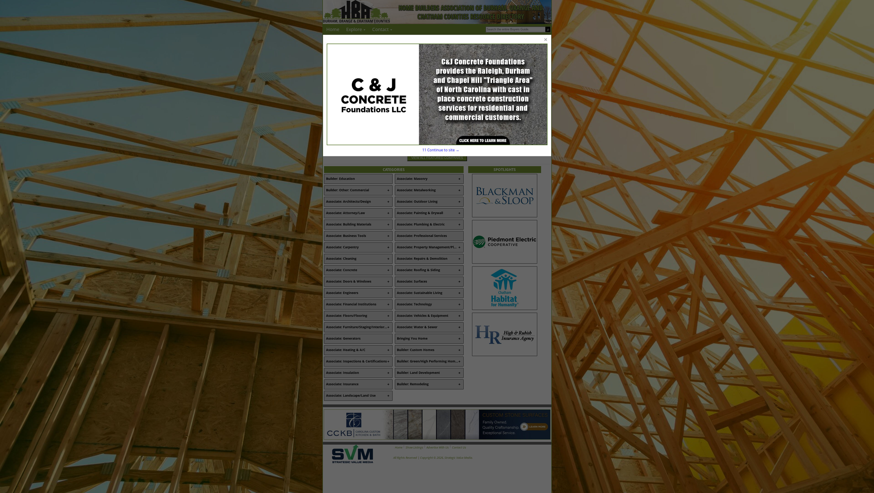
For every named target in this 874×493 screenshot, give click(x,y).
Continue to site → (440, 149)
